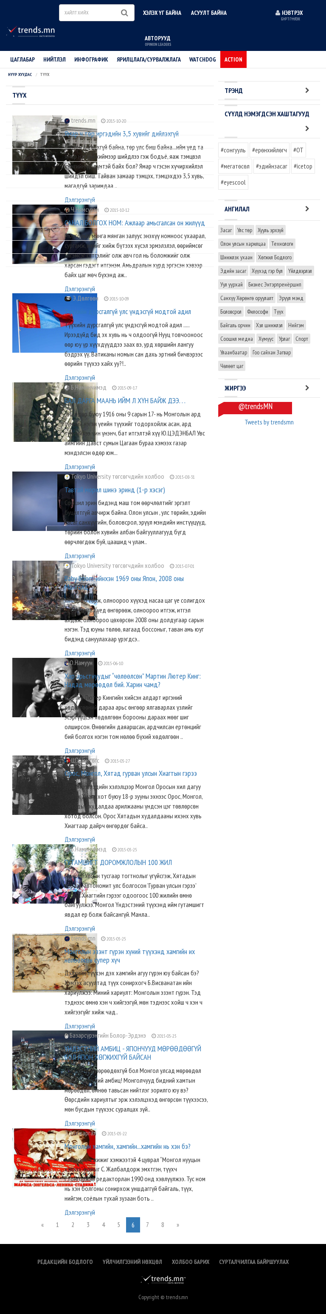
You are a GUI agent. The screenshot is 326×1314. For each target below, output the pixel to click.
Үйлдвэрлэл (300, 271)
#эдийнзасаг (271, 166)
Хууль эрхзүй (271, 230)
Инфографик (91, 59)
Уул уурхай (231, 284)
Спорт (301, 339)
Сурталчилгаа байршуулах (254, 1262)
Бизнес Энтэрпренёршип (274, 284)
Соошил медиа (236, 339)
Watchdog (202, 59)
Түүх (279, 311)
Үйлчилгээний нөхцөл (132, 1262)
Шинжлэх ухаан (236, 257)
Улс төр (244, 230)
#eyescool (233, 182)
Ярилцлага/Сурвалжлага (149, 59)
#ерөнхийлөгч (269, 150)
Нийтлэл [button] (54, 59)
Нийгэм (296, 325)
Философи (257, 311)
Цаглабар (22, 59)
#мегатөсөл (235, 166)
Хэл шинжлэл (269, 325)
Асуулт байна (209, 13)
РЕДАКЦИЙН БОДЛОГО (65, 1262)
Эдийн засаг (233, 271)
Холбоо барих (190, 1262)
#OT (298, 150)
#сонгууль (233, 150)
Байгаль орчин (235, 325)
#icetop (303, 166)
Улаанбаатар (233, 352)
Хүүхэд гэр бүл (267, 271)
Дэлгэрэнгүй (80, 288)
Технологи (282, 243)
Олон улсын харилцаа (243, 243)
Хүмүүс (266, 339)
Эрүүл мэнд (291, 298)
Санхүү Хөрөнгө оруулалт (246, 298)
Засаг (226, 230)
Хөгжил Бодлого (275, 257)
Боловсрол (231, 311)
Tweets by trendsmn (269, 422)
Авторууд (158, 40)
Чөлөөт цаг (231, 366)
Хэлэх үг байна (162, 13)
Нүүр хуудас (20, 74)
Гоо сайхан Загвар (272, 352)
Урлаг (284, 339)
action (233, 59)
